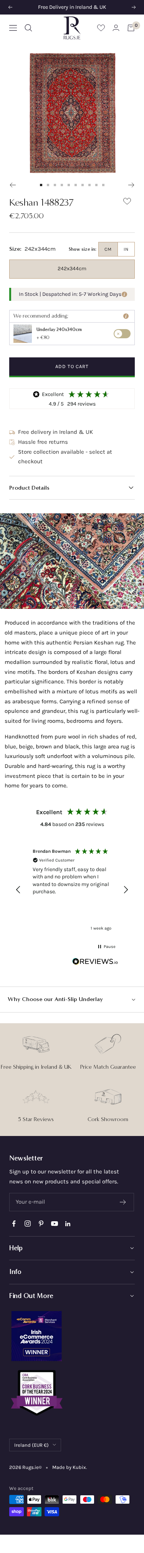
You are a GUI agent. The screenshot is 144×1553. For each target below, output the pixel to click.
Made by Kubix (69, 1467)
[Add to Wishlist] (127, 203)
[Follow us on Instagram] (27, 1223)
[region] (72, 890)
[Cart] (131, 27)
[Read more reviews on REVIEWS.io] (95, 963)
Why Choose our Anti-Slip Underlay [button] (55, 999)
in (126, 249)
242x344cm (72, 268)
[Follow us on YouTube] (54, 1223)
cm (108, 249)
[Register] (123, 1202)
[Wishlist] (101, 28)
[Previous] (12, 185)
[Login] (116, 27)
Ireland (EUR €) (31, 1445)
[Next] (131, 185)
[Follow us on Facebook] (14, 1223)
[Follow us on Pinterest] (41, 1223)
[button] (72, 488)
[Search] (28, 28)
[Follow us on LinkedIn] (68, 1223)
